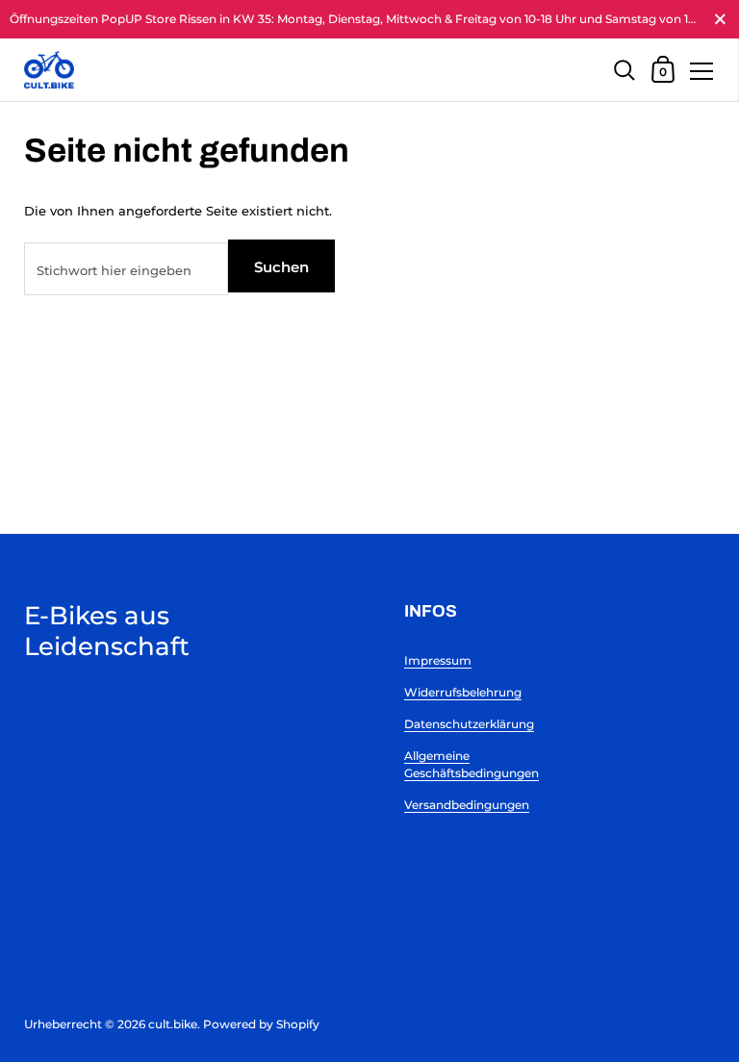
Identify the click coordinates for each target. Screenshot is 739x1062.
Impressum (437, 660)
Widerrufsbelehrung (463, 692)
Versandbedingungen (466, 804)
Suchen (281, 267)
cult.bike (172, 1024)
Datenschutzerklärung (469, 724)
